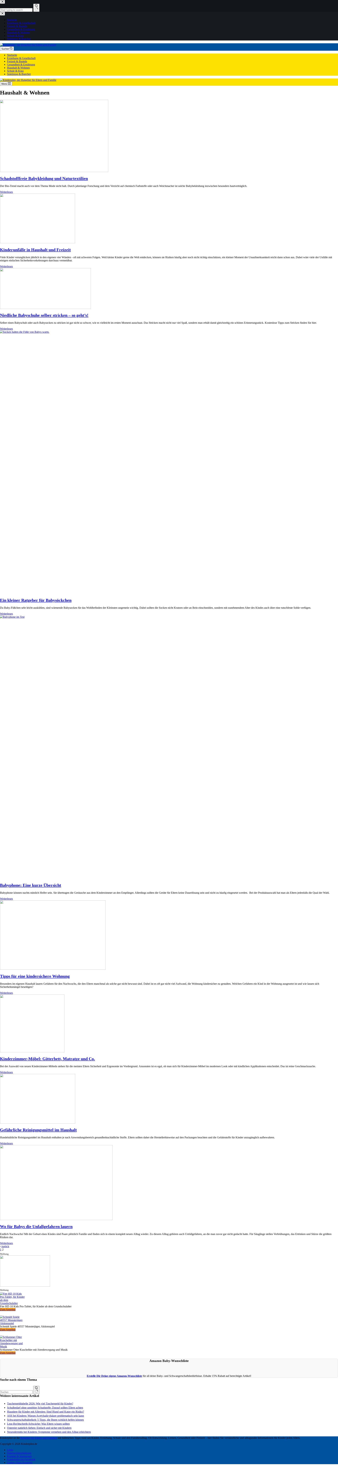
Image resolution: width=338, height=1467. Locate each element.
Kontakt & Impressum (19, 1456)
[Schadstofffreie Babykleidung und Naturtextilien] (54, 171)
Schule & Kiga (15, 70)
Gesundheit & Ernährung (21, 64)
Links (10, 1449)
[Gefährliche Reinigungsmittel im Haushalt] (37, 1122)
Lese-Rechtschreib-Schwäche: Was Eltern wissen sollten (38, 1423)
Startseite (12, 55)
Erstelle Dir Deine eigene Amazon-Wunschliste (114, 1375)
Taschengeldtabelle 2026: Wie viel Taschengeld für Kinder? (40, 1403)
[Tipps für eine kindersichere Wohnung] (53, 968)
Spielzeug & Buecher (19, 74)
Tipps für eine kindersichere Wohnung (35, 976)
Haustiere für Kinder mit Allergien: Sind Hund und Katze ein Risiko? (45, 1411)
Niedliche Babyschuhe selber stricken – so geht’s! (44, 315)
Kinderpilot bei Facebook (21, 1459)
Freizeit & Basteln (17, 61)
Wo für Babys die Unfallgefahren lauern (36, 1226)
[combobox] (16, 1392)
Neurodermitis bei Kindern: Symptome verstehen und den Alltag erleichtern (49, 1431)
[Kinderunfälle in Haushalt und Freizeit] (37, 242)
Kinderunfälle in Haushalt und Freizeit (35, 249)
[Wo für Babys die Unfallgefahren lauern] (56, 1219)
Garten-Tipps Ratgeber (19, 1462)
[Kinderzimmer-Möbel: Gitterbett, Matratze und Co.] (32, 1051)
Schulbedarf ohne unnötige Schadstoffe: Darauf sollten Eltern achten (45, 1407)
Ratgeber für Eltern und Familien (38, 1437)
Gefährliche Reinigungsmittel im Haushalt (38, 1130)
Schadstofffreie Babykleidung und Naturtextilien (44, 178)
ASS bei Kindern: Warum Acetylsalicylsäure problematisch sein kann (45, 1415)
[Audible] (25, 1285)
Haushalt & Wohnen (18, 67)
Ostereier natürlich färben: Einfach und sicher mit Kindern (39, 1427)
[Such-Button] (36, 1390)
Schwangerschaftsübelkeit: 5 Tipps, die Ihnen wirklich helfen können (45, 1419)
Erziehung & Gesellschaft (21, 58)
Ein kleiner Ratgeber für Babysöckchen (35, 600)
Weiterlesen (6, 191)
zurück (5, 1246)
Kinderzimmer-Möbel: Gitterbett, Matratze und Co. (47, 1059)
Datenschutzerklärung (19, 1453)
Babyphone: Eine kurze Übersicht (30, 885)
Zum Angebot (7, 1309)
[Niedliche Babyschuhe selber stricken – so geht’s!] (45, 307)
